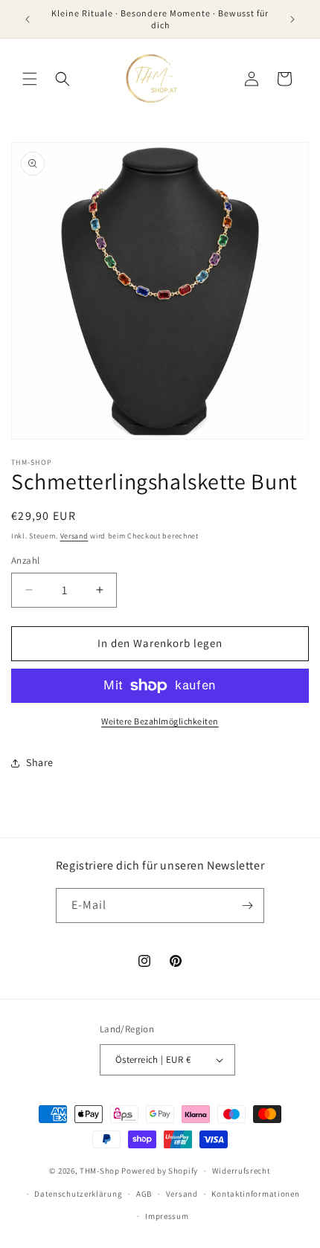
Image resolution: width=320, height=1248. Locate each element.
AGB (144, 1194)
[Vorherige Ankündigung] (27, 19)
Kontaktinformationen (255, 1194)
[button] (29, 78)
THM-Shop (100, 1170)
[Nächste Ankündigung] (292, 19)
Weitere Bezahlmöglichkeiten (160, 721)
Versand (74, 536)
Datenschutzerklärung (78, 1194)
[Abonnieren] (247, 905)
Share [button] (40, 762)
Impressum (166, 1216)
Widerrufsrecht (241, 1170)
